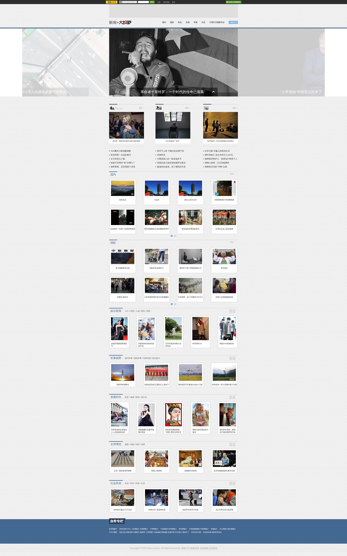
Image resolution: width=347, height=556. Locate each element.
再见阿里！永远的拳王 (121, 155)
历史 (203, 22)
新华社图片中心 (125, 529)
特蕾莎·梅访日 (122, 297)
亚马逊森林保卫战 (123, 268)
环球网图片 (173, 529)
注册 (158, 2)
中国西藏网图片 (195, 529)
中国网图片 (154, 529)
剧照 (148, 311)
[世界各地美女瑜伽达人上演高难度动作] (119, 415)
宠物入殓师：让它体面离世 (217, 163)
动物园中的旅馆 (190, 471)
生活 (143, 483)
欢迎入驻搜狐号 (234, 2)
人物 (137, 311)
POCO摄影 (113, 532)
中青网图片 (164, 529)
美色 (127, 483)
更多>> (141, 108)
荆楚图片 (214, 529)
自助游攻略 (207, 532)
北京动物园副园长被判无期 (224, 471)
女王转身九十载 (118, 159)
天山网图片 (224, 529)
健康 (132, 397)
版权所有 (195, 548)
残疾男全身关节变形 (190, 510)
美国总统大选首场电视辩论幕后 (171, 163)
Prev (230, 311)
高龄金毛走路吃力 (157, 268)
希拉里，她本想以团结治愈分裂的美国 (126, 141)
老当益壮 (224, 268)
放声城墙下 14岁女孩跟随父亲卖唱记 (220, 141)
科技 (137, 444)
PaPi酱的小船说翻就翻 (121, 151)
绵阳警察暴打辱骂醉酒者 (224, 200)
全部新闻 (204, 548)
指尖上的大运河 (190, 200)
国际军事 (138, 358)
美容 (127, 397)
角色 (180, 22)
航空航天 (156, 358)
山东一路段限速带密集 (122, 471)
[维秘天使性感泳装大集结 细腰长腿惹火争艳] (200, 415)
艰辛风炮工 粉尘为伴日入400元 (219, 155)
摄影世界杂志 (217, 532)
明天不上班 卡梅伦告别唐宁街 (170, 151)
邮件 (173, 2)
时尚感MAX (197, 344)
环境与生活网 (196, 532)
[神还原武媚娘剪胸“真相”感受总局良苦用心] (173, 415)
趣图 (127, 444)
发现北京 (122, 200)
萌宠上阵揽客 (156, 471)
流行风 (144, 397)
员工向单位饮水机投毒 (224, 510)
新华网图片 (113, 529)
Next (234, 311)
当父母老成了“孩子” (173, 141)
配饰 (137, 397)
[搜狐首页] (112, 2)
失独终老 (161, 155)
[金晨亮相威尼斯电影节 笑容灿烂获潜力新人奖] (119, 329)
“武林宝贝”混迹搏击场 (156, 510)
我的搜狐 (166, 2)
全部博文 (213, 548)
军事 (195, 22)
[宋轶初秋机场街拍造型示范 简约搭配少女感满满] (146, 329)
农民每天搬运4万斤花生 (122, 510)
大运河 (156, 200)
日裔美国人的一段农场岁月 (169, 159)
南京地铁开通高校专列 (190, 229)
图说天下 (186, 532)
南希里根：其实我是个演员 (123, 167)
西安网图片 (232, 529)
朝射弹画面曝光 (123, 385)
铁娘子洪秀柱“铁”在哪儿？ (123, 163)
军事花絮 (147, 358)
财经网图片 (183, 529)
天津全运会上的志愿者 (224, 229)
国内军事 (128, 358)
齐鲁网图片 (205, 529)
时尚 (132, 483)
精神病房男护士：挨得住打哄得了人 (221, 159)
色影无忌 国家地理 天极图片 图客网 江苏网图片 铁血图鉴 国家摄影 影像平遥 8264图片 (150, 532)
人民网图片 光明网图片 (139, 529)
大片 (127, 311)
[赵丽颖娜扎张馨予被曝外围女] (146, 415)
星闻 (132, 311)
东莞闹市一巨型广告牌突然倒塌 (122, 229)
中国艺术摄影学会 (217, 22)
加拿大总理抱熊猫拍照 (224, 297)
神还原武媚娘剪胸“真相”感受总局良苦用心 (173, 432)
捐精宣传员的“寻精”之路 (216, 167)
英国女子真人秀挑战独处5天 (190, 268)
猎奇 (143, 311)
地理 (143, 444)
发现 (188, 22)
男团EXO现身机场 (227, 344)
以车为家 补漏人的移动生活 (217, 151)
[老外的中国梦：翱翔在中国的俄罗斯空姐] (227, 415)
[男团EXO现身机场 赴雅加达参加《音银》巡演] (227, 329)
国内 (164, 22)
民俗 (137, 483)
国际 (172, 22)
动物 (132, 444)
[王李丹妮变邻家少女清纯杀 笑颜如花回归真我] (173, 329)
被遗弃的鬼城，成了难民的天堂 (171, 167)
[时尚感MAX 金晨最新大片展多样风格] (200, 329)
